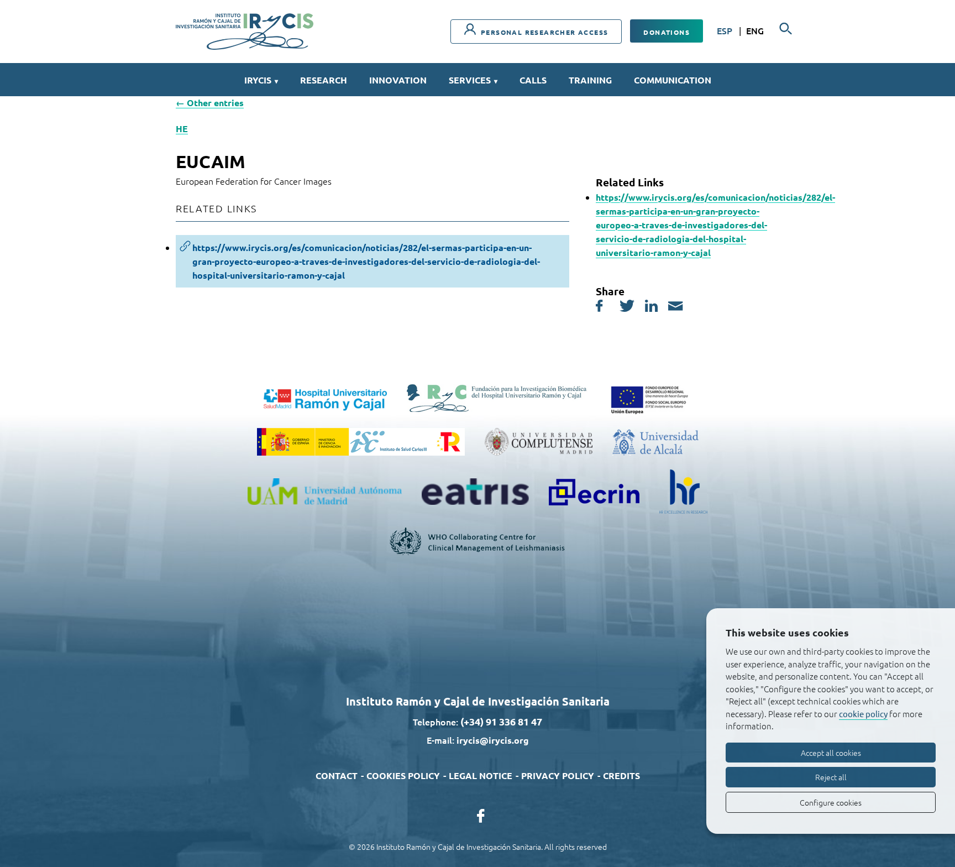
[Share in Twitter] (627, 307)
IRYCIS (261, 80)
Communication (672, 80)
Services (473, 80)
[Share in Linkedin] (651, 307)
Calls (533, 80)
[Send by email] (675, 307)
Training (590, 80)
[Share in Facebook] (599, 307)
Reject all (831, 776)
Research (323, 80)
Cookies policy (403, 775)
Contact (337, 775)
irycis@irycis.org (492, 740)
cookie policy (863, 713)
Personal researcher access (543, 32)
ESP (725, 30)
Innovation (398, 80)
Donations (666, 32)
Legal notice (480, 775)
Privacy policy (557, 775)
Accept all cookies (831, 752)
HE (182, 128)
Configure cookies (831, 802)
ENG (755, 30)
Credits (621, 775)
